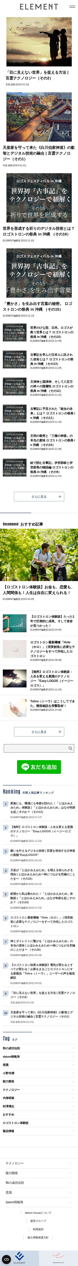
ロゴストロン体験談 (15, 1122)
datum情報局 (11, 1056)
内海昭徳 (8, 1097)
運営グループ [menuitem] (38, 1220)
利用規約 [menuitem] (38, 1229)
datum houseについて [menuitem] (38, 1212)
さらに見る (39, 496)
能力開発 (8, 1081)
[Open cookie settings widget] (6, 1259)
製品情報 (8, 1131)
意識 (6, 1064)
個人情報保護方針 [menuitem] (38, 1237)
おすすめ (8, 1114)
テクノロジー (11, 1089)
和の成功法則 (11, 1048)
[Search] (70, 748)
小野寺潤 (8, 1073)
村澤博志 (8, 1106)
